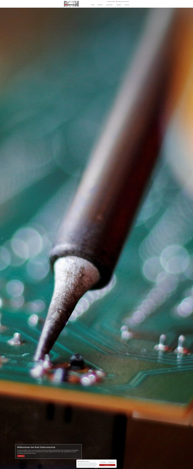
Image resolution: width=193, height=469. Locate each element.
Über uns (100, 5)
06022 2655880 (112, 1)
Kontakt (127, 5)
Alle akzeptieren (107, 465)
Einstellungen (111, 462)
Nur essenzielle (103, 462)
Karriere (119, 5)
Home (92, 5)
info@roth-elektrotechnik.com (123, 1)
